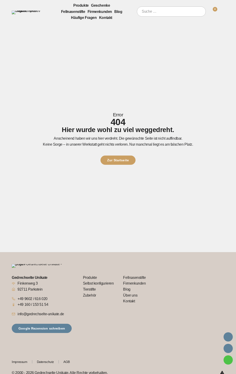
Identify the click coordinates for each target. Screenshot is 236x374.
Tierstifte (89, 289)
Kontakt (105, 17)
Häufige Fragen (84, 17)
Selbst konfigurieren (98, 283)
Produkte (81, 5)
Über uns (130, 295)
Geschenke (100, 5)
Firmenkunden (100, 11)
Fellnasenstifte (73, 11)
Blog (118, 11)
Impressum (19, 361)
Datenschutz (45, 361)
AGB (66, 361)
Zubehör (89, 295)
